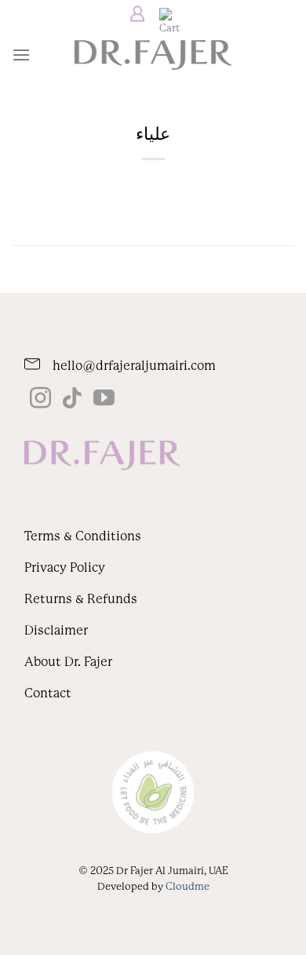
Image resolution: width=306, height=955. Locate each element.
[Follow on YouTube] (104, 400)
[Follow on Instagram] (40, 400)
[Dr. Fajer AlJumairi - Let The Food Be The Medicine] (153, 55)
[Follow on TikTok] (71, 400)
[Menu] (21, 54)
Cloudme (187, 886)
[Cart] (165, 14)
